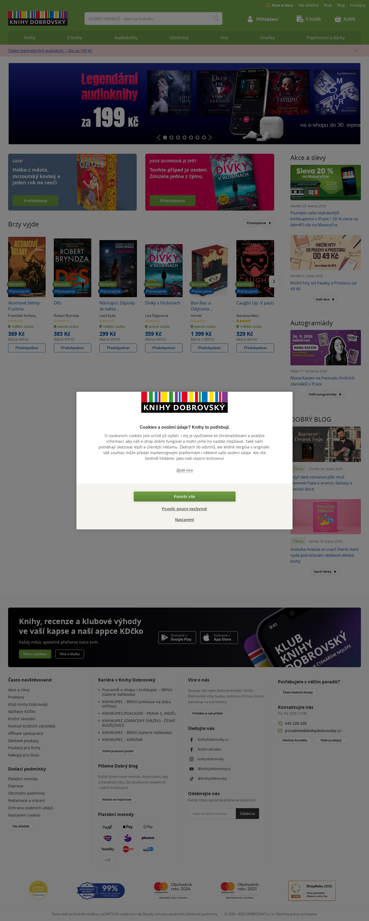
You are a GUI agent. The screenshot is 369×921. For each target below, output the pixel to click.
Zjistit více (184, 470)
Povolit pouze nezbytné (184, 508)
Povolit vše (184, 496)
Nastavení (184, 519)
